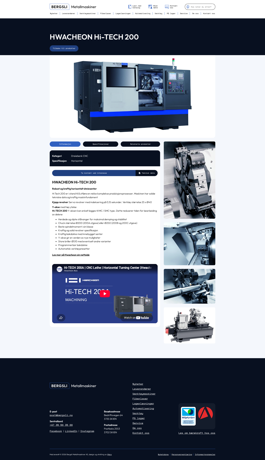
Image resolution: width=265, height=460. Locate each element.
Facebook (56, 431)
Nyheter (54, 13)
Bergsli (59, 6)
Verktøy (158, 13)
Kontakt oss (209, 13)
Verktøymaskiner (88, 13)
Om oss (195, 13)
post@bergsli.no (61, 415)
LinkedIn (71, 431)
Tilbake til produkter (64, 48)
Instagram (87, 431)
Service (184, 13)
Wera (109, 454)
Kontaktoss (173, 7)
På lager (171, 13)
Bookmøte (155, 7)
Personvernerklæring (182, 454)
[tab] (65, 144)
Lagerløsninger (123, 13)
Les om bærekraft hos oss (197, 433)
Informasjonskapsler (205, 454)
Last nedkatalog (136, 7)
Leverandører (68, 13)
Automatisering (142, 13)
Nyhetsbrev (163, 454)
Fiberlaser (105, 13)
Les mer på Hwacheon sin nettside (71, 254)
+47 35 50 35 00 (61, 425)
